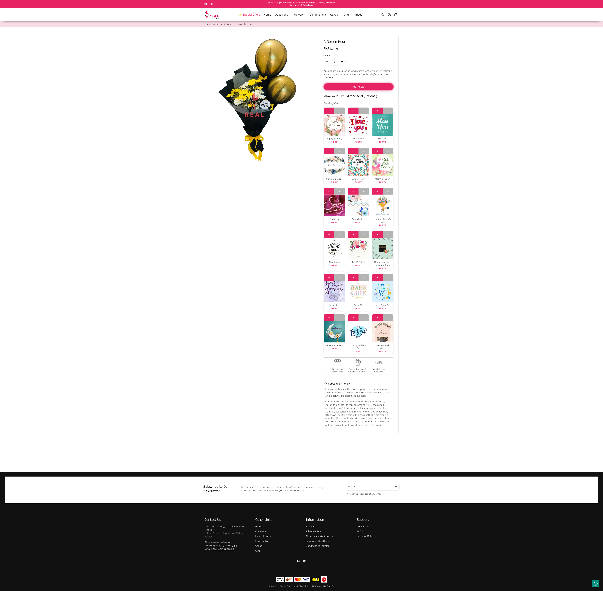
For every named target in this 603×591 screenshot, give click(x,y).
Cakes (258, 546)
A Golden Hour (245, 24)
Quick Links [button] (263, 520)
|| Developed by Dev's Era (323, 586)
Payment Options (366, 536)
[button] (282, 14)
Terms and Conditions (317, 541)
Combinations (262, 541)
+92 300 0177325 (228, 545)
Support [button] (363, 520)
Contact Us (363, 526)
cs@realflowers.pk (223, 549)
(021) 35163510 (221, 542)
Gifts (257, 550)
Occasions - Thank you (224, 24)
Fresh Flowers (263, 536)
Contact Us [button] (213, 520)
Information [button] (315, 520)
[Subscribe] (396, 487)
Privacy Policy (313, 531)
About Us (311, 526)
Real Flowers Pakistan (284, 586)
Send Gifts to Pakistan (318, 546)
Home (207, 24)
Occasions (260, 531)
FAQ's (360, 531)
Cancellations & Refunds (319, 536)
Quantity (328, 55)
